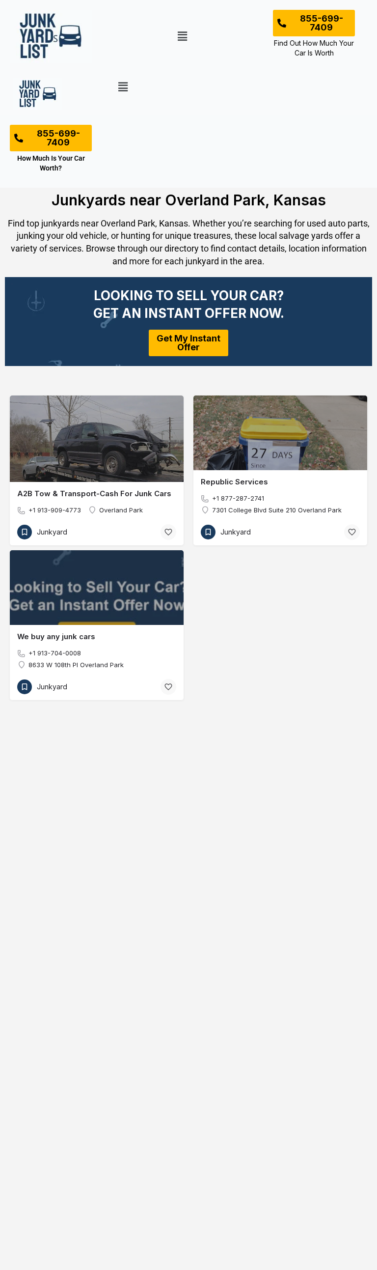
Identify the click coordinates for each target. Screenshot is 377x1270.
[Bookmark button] (168, 532)
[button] (182, 37)
